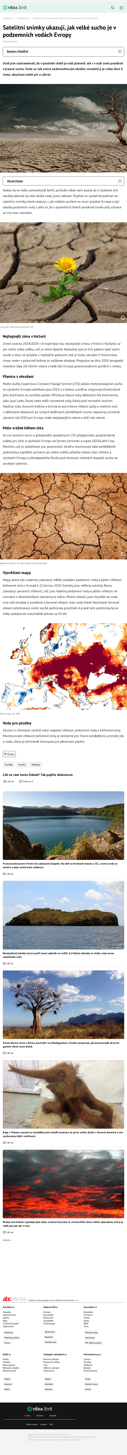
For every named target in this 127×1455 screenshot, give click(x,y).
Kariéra (40, 1415)
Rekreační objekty (11, 1368)
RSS (51, 1424)
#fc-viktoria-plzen (93, 1342)
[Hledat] (112, 8)
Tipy (45, 1365)
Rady (5, 1320)
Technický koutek (11, 1323)
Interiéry (6, 1362)
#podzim (49, 1384)
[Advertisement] (63, 1264)
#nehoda (8, 1332)
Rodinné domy (9, 1370)
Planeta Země (23, 18)
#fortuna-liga (91, 1332)
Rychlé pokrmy (90, 1370)
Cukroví (87, 1359)
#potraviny (50, 1331)
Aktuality (7, 1312)
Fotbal (87, 1317)
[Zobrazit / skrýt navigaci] (121, 8)
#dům (7, 1389)
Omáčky (87, 1362)
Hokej (86, 1320)
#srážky (9, 764)
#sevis (7, 1342)
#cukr (87, 1379)
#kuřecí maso (91, 1384)
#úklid (7, 1379)
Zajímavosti (8, 1326)
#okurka (48, 1389)
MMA (86, 1323)
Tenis (86, 1326)
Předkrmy (88, 1365)
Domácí (47, 1312)
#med (88, 1389)
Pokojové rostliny (51, 1362)
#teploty (36, 764)
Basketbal (88, 1312)
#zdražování (50, 1342)
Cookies (43, 1424)
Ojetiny (6, 1317)
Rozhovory (48, 1317)
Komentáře (48, 1315)
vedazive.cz (8, 18)
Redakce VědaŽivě (17, 51)
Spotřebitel (48, 1320)
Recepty (87, 1368)
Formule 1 (88, 1315)
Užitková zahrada (51, 1368)
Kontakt (53, 1415)
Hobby (6, 1359)
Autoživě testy (9, 1315)
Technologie (49, 1323)
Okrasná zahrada (51, 1359)
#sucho (22, 764)
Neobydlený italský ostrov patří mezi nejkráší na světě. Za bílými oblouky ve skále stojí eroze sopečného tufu (58, 955)
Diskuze (27, 781)
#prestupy (89, 1337)
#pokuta (49, 1337)
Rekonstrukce (9, 1365)
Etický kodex (32, 1424)
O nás (27, 1415)
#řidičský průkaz (11, 1337)
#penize (8, 1384)
